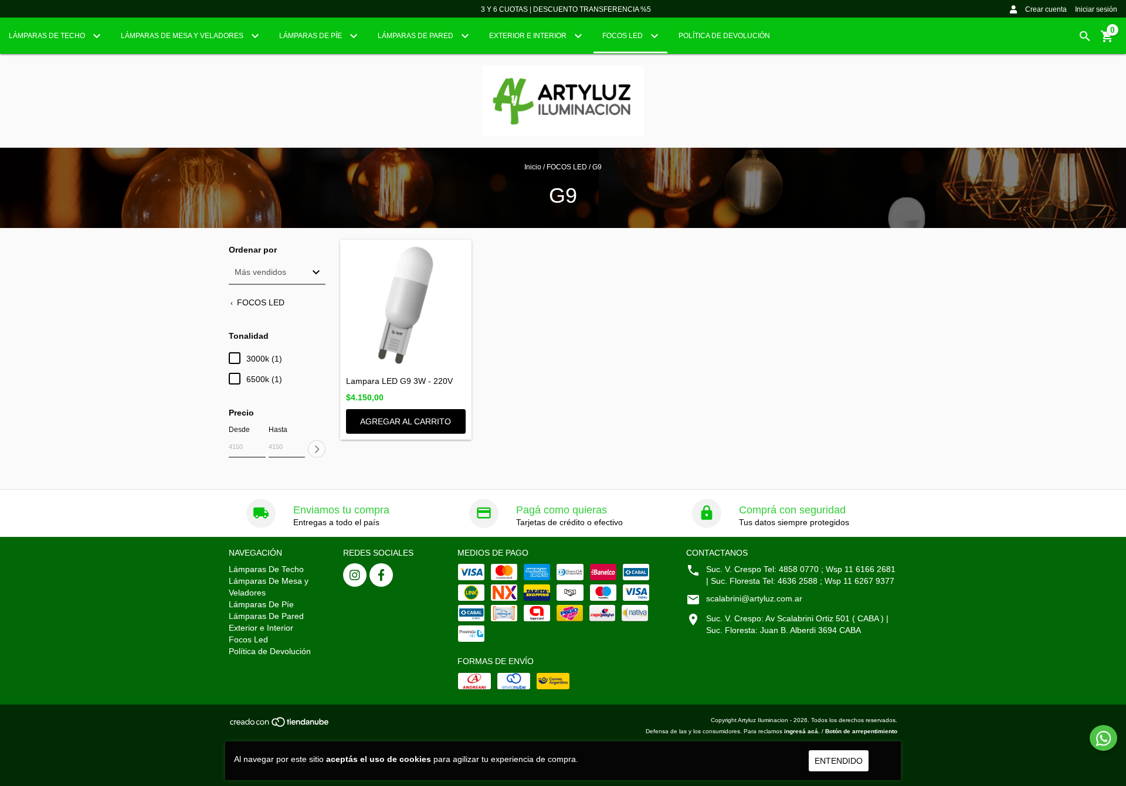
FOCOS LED (567, 167)
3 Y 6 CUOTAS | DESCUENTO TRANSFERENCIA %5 (566, 9)
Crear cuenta (1046, 9)
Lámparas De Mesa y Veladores (183, 36)
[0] (1107, 40)
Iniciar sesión (1096, 9)
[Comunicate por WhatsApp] (1103, 738)
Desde (239, 430)
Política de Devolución (724, 36)
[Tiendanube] (280, 725)
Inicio (532, 167)
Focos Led (623, 36)
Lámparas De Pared (416, 36)
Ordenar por (253, 250)
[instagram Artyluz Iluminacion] (355, 575)
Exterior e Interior (528, 36)
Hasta (278, 430)
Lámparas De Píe (311, 36)
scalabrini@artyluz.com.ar (754, 598)
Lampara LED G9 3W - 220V (399, 381)
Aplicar (316, 449)
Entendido (839, 760)
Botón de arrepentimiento (861, 731)
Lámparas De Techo (48, 36)
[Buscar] (1085, 36)
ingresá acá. (802, 731)
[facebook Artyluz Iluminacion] (381, 575)
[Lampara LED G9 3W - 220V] (406, 305)
